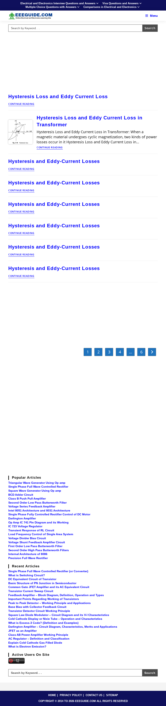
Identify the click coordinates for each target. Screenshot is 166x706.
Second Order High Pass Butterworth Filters (38, 550)
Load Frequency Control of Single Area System (40, 534)
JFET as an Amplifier (22, 630)
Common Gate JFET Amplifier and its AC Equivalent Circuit (48, 587)
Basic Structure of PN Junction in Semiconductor (42, 583)
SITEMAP (112, 695)
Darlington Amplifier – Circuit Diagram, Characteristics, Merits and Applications (62, 626)
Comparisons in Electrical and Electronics (109, 7)
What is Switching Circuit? (26, 575)
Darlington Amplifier (22, 518)
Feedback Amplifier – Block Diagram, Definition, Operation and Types (56, 595)
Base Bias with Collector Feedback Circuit (37, 606)
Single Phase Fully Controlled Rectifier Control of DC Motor (49, 514)
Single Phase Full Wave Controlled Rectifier (38, 486)
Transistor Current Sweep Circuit (30, 591)
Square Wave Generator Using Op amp (34, 490)
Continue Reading (21, 104)
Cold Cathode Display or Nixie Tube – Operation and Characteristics (55, 618)
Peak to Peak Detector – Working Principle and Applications (49, 603)
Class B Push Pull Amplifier (27, 498)
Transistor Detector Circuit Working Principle (39, 610)
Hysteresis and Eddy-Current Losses (54, 161)
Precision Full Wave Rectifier (28, 558)
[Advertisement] (83, 61)
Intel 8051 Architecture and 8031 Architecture (39, 510)
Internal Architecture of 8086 (27, 554)
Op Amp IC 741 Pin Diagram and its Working (38, 522)
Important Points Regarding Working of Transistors (43, 599)
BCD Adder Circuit (20, 494)
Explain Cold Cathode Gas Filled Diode (35, 642)
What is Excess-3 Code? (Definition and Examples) (43, 622)
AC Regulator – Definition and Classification (38, 638)
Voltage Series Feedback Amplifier (31, 506)
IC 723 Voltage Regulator (25, 526)
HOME (52, 695)
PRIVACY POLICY (71, 695)
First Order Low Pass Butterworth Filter (35, 546)
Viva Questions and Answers (120, 3)
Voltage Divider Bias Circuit (27, 538)
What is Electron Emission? (27, 646)
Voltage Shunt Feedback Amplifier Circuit (36, 542)
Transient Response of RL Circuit (31, 530)
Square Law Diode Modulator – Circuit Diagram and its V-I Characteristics (58, 615)
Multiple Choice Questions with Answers (51, 7)
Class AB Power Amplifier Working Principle (38, 634)
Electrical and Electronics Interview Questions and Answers (57, 3)
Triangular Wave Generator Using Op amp (36, 482)
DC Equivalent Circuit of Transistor (32, 579)
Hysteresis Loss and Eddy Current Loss (58, 96)
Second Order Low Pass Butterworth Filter (37, 502)
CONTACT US (94, 695)
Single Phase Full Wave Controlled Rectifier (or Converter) (48, 571)
